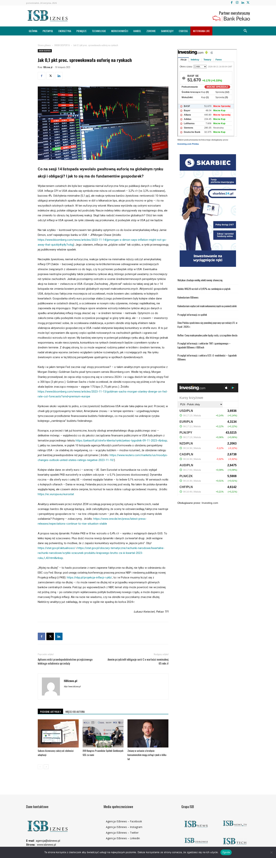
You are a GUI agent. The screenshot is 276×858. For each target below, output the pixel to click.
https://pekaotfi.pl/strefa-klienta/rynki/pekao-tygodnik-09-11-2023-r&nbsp (121, 440)
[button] (245, 30)
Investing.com (210, 502)
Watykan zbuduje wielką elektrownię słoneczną (199, 280)
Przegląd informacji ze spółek (192, 315)
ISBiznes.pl (47, 67)
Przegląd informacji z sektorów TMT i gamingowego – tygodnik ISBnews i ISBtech (204, 345)
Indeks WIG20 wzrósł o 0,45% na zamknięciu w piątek (203, 289)
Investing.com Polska (188, 144)
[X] (248, 3)
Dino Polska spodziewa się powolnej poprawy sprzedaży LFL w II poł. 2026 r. (207, 325)
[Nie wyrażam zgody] (271, 852)
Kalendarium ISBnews (187, 297)
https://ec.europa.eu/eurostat (56, 494)
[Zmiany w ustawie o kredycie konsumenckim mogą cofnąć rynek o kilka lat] (147, 733)
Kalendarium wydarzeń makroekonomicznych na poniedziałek (207, 306)
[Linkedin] (242, 3)
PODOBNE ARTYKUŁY (50, 712)
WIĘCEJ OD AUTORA (75, 712)
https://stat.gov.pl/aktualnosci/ (56, 548)
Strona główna (44, 45)
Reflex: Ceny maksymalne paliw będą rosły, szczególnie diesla (207, 335)
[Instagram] (237, 3)
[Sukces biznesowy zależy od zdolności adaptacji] (58, 733)
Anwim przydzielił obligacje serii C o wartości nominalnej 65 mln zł (138, 661)
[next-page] (46, 766)
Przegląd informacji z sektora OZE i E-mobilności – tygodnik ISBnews (207, 357)
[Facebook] (231, 3)
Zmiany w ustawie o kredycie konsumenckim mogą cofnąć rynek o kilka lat (146, 755)
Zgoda (226, 852)
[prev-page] (40, 766)
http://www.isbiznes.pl (72, 686)
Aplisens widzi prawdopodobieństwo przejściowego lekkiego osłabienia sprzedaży (65, 661)
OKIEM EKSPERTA (62, 45)
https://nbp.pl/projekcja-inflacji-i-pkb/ (89, 577)
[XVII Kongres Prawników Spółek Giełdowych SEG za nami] (103, 733)
